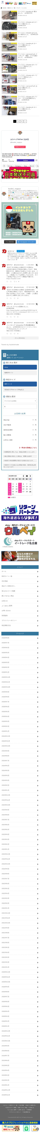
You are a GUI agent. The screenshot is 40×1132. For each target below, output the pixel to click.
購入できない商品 (8, 596)
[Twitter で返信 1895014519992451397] (8, 298)
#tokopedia (13, 328)
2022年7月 (5, 878)
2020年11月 (6, 977)
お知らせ (5, 600)
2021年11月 (6, 918)
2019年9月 (5, 1045)
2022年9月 (5, 868)
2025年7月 (5, 701)
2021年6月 (5, 942)
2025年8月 (5, 696)
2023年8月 (5, 814)
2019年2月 (5, 1080)
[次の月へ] (30, 476)
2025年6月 (5, 706)
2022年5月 (5, 888)
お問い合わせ (6, 610)
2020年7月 (5, 996)
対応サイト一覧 (7, 576)
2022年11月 (6, 859)
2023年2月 (5, 844)
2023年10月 (6, 805)
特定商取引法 (6, 625)
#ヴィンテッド (33, 312)
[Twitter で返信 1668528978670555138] (8, 317)
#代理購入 (17, 314)
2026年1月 (5, 672)
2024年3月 (5, 780)
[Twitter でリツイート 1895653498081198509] (11, 281)
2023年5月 (5, 829)
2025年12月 (6, 677)
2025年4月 (5, 716)
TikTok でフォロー (20, 146)
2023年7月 (5, 819)
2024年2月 (5, 785)
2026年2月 (5, 667)
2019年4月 (5, 1070)
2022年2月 (5, 903)
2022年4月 (5, 893)
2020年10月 (6, 982)
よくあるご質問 (7, 605)
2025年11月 (6, 682)
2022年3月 (5, 898)
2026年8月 (5, 637)
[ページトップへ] (37, 1129)
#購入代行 (10, 314)
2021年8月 (5, 932)
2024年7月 (5, 760)
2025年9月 (5, 692)
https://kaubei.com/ (14, 278)
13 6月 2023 (30, 304)
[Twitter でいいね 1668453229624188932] (15, 334)
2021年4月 (5, 952)
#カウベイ (24, 327)
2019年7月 (5, 1055)
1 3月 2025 (30, 264)
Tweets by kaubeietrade (10, 344)
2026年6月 (5, 647)
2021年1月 (5, 967)
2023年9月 (5, 809)
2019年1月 (5, 1085)
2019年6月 (5, 1060)
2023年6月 (5, 824)
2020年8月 (5, 991)
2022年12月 (6, 854)
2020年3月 (5, 1016)
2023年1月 (5, 849)
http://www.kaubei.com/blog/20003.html (21, 310)
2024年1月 (5, 790)
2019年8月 (5, 1050)
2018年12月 (6, 1090)
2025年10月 (6, 687)
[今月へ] (27, 476)
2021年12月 (6, 913)
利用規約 (5, 615)
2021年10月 (6, 923)
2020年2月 (5, 1021)
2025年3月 (5, 721)
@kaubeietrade (19, 264)
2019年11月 (6, 1036)
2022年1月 (5, 908)
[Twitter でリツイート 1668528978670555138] (11, 317)
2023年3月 (5, 839)
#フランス (16, 312)
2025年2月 (5, 726)
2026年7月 (5, 642)
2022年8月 (5, 873)
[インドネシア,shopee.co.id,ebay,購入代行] (20, 220)
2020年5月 (5, 1006)
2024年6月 (5, 765)
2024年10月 (6, 746)
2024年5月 (5, 770)
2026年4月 (5, 657)
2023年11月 (6, 800)
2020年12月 (6, 972)
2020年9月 (5, 986)
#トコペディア (22, 328)
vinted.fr (24, 312)
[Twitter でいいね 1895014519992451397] (15, 298)
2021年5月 (5, 947)
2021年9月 (5, 927)
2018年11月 (6, 1095)
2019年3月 (5, 1075)
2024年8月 (5, 755)
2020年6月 (5, 1001)
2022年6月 (5, 883)
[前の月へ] (23, 476)
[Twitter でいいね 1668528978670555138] (15, 317)
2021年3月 (5, 957)
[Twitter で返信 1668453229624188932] (8, 334)
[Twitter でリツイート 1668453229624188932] (11, 334)
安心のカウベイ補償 (8, 591)
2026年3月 (5, 662)
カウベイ (10, 264)
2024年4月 (5, 775)
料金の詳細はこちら (29, 447)
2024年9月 (5, 751)
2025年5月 (5, 711)
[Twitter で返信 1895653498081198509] (8, 281)
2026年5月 (5, 652)
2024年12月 (6, 736)
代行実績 (5, 581)
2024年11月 (6, 741)
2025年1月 (5, 731)
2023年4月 (5, 834)
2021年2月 (5, 962)
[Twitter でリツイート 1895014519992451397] (11, 298)
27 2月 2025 (30, 287)
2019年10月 (6, 1041)
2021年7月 (5, 937)
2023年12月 (6, 795)
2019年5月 (5, 1065)
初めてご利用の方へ (8, 586)
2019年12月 (6, 1031)
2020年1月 (5, 1026)
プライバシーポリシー (9, 620)
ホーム (4, 571)
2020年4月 (5, 1011)
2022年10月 (6, 864)
